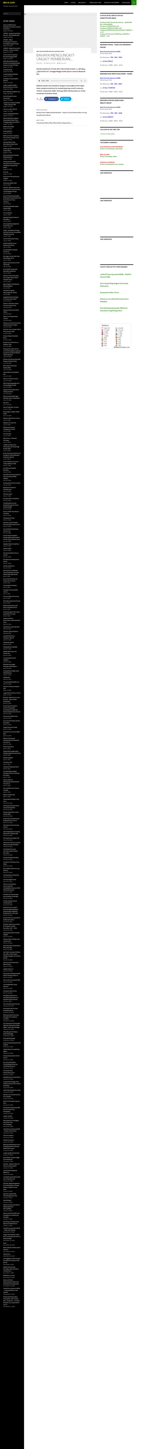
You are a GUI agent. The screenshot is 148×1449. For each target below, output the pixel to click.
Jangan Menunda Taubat (10, 727)
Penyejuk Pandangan (9, 1038)
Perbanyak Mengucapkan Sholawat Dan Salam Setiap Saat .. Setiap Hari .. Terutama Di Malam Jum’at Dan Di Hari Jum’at (11, 1300)
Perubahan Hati (7, 762)
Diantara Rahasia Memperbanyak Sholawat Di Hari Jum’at (11, 781)
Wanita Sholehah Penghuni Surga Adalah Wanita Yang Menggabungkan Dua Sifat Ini (11, 120)
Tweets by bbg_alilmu (107, 134)
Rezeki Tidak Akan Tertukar (11, 407)
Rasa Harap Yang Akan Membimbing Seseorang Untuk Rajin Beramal (10, 1064)
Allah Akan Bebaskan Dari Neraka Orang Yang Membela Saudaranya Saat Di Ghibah (11, 63)
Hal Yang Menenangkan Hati (11, 838)
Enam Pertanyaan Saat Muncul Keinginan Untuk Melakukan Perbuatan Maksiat (12, 455)
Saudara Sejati (7, 548)
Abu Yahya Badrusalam (45, 51)
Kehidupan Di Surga (8, 518)
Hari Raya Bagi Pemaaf (9, 879)
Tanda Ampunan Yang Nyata (11, 875)
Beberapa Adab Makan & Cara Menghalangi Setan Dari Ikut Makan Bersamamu (11, 1146)
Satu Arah (6, 402)
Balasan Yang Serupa (9, 794)
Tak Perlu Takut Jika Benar (10, 631)
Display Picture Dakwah (111, 2)
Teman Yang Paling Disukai (10, 113)
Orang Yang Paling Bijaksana (11, 682)
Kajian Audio (126, 2)
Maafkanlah (6, 677)
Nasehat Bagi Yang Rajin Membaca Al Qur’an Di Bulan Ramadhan (11, 773)
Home (66, 2)
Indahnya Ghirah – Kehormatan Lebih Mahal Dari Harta (11, 620)
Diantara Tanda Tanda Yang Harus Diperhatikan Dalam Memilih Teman (10, 277)
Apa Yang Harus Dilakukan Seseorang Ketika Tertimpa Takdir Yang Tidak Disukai (11, 572)
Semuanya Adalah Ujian (10, 183)
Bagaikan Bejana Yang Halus (11, 544)
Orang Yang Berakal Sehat (10, 74)
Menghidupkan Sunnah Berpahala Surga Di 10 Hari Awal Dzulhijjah (10, 505)
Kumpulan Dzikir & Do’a (109, 292)
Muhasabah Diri (7, 131)
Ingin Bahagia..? (7, 1200)
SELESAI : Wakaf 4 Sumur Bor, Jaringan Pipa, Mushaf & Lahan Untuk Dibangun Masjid (12, 189)
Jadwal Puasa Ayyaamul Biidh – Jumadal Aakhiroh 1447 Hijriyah (11, 1290)
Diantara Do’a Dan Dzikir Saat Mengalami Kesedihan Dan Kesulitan (11, 1215)
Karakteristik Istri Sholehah (11, 498)
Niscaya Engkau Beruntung (11, 596)
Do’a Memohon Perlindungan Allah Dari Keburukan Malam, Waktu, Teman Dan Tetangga (11, 1025)
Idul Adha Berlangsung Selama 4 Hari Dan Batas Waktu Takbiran (12, 476)
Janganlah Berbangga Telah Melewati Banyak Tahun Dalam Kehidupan (12, 1083)
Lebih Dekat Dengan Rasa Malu (12, 1090)
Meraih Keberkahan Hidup (10, 239)
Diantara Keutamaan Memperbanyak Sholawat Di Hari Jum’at (11, 740)
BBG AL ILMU (9, 2)
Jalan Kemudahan (8, 1135)
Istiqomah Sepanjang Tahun (11, 767)
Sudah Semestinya (8, 1140)
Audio (40, 63)
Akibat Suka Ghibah (8, 126)
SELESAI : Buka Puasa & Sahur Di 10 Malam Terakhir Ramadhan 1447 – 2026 (11, 926)
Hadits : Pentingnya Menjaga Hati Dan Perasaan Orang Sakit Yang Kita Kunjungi (12, 232)
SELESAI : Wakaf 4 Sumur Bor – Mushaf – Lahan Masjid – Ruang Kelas (12, 699)
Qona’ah (5, 172)
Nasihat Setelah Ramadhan (11, 857)
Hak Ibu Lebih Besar (9, 566)
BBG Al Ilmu (62, 63)
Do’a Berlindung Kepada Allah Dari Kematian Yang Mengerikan (11, 1109)
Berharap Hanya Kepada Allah (11, 980)
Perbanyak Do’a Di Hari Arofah (11, 483)
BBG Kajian (81, 2)
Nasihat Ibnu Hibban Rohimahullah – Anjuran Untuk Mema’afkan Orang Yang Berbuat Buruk (61, 112)
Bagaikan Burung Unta (9, 423)
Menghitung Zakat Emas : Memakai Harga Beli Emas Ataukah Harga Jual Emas (10, 997)
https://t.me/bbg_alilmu (108, 156)
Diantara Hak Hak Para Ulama (11, 418)
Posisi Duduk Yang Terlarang (11, 1004)
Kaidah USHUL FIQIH (95, 2)
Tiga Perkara (6, 1254)
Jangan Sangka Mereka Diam (11, 1153)
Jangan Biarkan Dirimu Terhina (12, 693)
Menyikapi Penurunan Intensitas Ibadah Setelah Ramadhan (10, 851)
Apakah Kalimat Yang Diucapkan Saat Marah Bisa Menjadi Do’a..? (11, 1269)
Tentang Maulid (7, 69)
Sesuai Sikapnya (7, 213)
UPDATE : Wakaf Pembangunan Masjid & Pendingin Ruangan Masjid (10, 41)
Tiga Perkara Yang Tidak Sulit (11, 627)
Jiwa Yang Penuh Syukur (10, 585)
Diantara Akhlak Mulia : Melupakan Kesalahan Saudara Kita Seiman (12, 27)
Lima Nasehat (7, 434)
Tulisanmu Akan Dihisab (10, 109)
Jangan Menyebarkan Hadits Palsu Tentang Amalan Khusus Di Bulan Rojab (12, 1236)
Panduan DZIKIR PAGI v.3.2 (109, 26)
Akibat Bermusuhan (9, 1275)
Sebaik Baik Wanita (8, 642)
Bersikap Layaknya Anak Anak (11, 601)
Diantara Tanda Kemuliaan (10, 378)
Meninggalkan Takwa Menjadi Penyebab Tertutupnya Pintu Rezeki (11, 1260)
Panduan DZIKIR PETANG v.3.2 (111, 28)
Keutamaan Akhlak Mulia (10, 716)
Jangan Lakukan (7, 1116)
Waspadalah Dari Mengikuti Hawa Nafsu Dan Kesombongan (11, 1122)
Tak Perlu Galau (7, 494)
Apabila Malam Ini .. (8, 969)
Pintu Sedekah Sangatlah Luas (11, 91)
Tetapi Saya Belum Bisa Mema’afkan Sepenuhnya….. (54, 121)
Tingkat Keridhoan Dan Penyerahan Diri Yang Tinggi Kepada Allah (11, 446)
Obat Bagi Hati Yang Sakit (10, 647)
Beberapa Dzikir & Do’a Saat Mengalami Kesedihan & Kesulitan (11, 1017)
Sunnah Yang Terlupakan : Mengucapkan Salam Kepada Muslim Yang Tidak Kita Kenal (11, 537)
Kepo (4, 1243)
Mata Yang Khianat (8, 747)
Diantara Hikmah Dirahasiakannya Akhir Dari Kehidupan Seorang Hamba (11, 1282)
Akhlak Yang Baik (8, 758)
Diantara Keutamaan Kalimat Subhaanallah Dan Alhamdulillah (11, 1206)
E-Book (73, 2)
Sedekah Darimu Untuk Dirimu (12, 1077)
